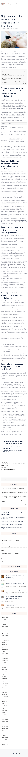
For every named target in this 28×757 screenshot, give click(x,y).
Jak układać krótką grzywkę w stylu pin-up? (13, 441)
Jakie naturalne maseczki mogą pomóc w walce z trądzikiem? (14, 83)
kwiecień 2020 (5, 737)
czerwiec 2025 (5, 649)
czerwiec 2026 (5, 622)
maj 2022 (4, 680)
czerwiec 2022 (5, 678)
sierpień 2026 (5, 617)
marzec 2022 (4, 685)
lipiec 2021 (4, 703)
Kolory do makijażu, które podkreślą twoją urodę (11, 524)
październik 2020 (5, 723)
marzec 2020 (4, 739)
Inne (2, 543)
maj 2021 (4, 708)
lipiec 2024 (4, 662)
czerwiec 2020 (5, 733)
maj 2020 (4, 735)
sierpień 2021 (5, 701)
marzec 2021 (4, 712)
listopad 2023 (5, 665)
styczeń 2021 (5, 717)
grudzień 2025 (5, 635)
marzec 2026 (4, 628)
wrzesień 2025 (5, 642)
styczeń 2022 (5, 690)
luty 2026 (4, 631)
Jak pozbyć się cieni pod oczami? (13, 590)
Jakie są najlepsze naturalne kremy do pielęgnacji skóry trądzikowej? (13, 82)
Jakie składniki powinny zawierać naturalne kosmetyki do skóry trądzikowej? (13, 76)
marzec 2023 (4, 671)
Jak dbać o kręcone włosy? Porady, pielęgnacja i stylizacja (14, 503)
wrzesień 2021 (5, 699)
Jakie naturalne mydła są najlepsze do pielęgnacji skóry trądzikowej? (13, 79)
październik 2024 (5, 658)
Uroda (2, 13)
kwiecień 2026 (5, 626)
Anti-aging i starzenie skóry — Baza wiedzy (10, 540)
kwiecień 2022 (5, 683)
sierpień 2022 (5, 674)
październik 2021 (5, 696)
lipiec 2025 (4, 647)
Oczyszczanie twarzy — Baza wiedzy (8, 546)
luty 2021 (4, 714)
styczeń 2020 (5, 744)
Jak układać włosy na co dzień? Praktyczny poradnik (12, 521)
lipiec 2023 (4, 667)
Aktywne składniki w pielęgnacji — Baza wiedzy (11, 537)
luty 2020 (4, 742)
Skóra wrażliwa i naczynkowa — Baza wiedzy (10, 556)
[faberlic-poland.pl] (9, 4)
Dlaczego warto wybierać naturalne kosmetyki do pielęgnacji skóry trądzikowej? (14, 73)
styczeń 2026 (5, 633)
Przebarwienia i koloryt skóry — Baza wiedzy (10, 553)
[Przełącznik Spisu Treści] (24, 71)
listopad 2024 (5, 656)
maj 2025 (4, 651)
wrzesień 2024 (5, 660)
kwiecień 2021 (5, 710)
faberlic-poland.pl (13, 753)
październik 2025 (5, 640)
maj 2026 (4, 624)
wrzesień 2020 (5, 726)
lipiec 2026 (4, 619)
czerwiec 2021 (5, 705)
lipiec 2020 (4, 730)
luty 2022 (4, 687)
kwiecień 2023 (5, 669)
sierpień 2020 (5, 728)
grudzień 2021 (5, 692)
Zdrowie (2, 561)
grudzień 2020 (5, 719)
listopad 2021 (5, 694)
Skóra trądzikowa (4, 51)
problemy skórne (20, 108)
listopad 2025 (5, 637)
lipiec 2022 (4, 676)
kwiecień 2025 (5, 653)
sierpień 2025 (5, 644)
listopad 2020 (5, 721)
